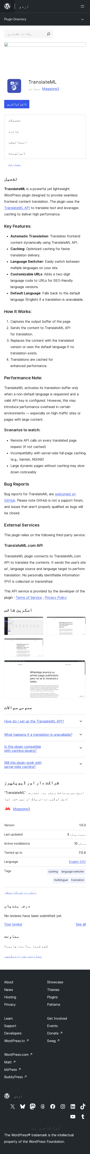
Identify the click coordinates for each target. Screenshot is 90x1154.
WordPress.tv (16, 1041)
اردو (18, 1096)
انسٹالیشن (18, 142)
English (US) (77, 861)
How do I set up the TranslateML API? (34, 721)
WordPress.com (18, 1054)
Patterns (53, 1004)
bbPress (12, 1069)
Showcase (55, 982)
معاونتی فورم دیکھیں (23, 956)
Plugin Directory (15, 19)
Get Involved (57, 1018)
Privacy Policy (56, 597)
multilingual (61, 880)
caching (53, 871)
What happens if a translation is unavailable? (38, 735)
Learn (8, 1018)
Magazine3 (50, 89)
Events (52, 1026)
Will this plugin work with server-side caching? (23, 765)
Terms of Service (29, 597)
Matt (10, 1062)
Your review (13, 924)
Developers (13, 1033)
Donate (55, 1033)
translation (77, 880)
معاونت (14, 164)
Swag (53, 1041)
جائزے (14, 131)
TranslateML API (17, 208)
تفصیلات (15, 120)
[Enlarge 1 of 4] (38, 622)
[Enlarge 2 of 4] (80, 622)
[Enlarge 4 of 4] (80, 666)
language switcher (72, 871)
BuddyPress (15, 1077)
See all (81, 924)
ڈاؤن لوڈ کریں (17, 104)
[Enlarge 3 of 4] (38, 644)
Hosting (10, 997)
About (8, 982)
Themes (53, 990)
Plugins (52, 997)
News (8, 990)
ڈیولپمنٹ (17, 153)
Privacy (10, 1004)
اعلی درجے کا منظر (20, 892)
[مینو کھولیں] (83, 6)
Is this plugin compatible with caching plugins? (22, 749)
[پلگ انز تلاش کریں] (48, 34)
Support (10, 1026)
